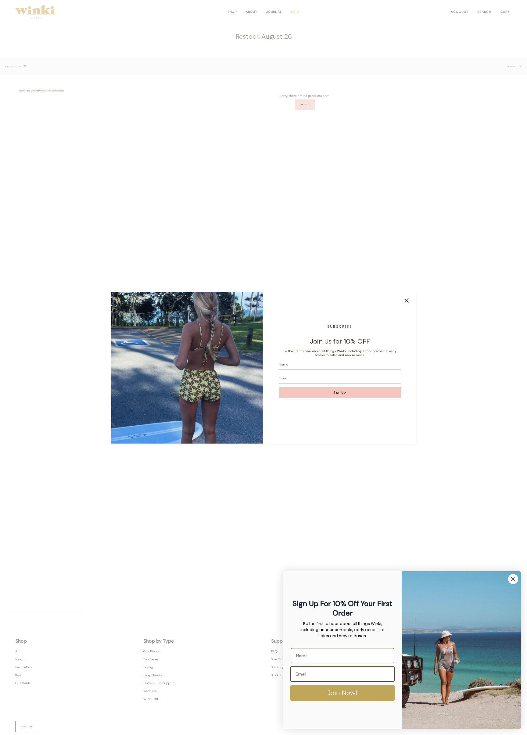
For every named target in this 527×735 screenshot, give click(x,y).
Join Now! (342, 693)
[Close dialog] (513, 579)
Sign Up (340, 392)
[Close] (407, 301)
